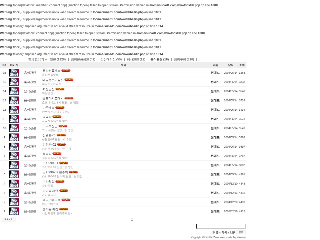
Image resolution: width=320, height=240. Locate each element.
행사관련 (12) (136, 59)
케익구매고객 (51, 200)
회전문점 (48, 89)
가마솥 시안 (50, 191)
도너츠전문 (50, 126)
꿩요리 (47, 154)
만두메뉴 (48, 107)
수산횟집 (48, 181)
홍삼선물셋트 (51, 70)
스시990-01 (50, 163)
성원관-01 (49, 135)
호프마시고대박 (53, 98)
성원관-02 (49, 144)
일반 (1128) (58, 59)
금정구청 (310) (184, 59)
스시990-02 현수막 (55, 172)
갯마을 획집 (50, 209)
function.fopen (78, 5)
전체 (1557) (36, 59)
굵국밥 (47, 117)
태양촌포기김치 (53, 80)
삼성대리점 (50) (111, 59)
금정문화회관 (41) (83, 59)
